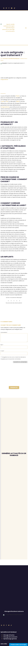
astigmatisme (5, 107)
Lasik (2, 101)
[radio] (8, 301)
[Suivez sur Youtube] (11, 8)
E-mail (2, 350)
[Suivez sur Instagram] (6, 8)
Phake (17, 96)
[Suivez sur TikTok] (14, 8)
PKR (7, 101)
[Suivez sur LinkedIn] (4, 8)
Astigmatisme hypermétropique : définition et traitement (14, 480)
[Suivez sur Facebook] (9, 8)
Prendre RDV (14, 387)
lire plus (5, 471)
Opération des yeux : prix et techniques (13, 521)
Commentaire (4, 332)
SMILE (17, 101)
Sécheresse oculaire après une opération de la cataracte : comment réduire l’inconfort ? (13, 537)
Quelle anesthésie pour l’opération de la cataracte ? (14, 467)
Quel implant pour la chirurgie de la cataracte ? (14, 507)
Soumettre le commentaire (20, 362)
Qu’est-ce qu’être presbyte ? (14, 493)
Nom (2, 344)
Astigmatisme (4, 79)
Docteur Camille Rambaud (11, 58)
